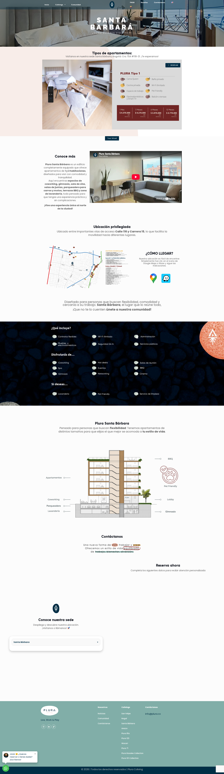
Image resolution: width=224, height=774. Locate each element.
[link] (88, 267)
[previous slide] (50, 89)
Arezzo (124, 728)
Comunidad (103, 718)
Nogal (124, 718)
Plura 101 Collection (130, 758)
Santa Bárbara (22, 642)
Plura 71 (124, 748)
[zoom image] (131, 246)
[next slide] (50, 100)
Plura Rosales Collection (132, 753)
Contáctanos (104, 723)
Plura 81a (125, 733)
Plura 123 (125, 738)
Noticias (101, 713)
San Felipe (126, 713)
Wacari (124, 743)
